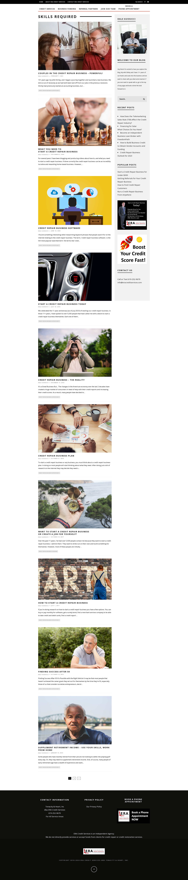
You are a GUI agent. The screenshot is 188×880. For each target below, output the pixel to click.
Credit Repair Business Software (59, 228)
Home (41, 2)
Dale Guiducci (43, 76)
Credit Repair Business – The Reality (61, 380)
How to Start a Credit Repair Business (63, 603)
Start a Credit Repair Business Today (62, 304)
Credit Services (47, 9)
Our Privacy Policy (94, 806)
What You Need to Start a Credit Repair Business (58, 150)
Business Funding (67, 9)
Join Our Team (108, 9)
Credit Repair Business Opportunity (49, 90)
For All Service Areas (54, 816)
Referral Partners (88, 9)
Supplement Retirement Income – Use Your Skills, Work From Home (74, 748)
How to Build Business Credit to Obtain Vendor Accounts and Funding (131, 145)
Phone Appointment (129, 7)
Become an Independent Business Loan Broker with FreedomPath (130, 135)
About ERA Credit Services (55, 2)
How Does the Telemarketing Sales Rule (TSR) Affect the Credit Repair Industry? (132, 119)
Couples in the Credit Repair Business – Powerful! (70, 73)
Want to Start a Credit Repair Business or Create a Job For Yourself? (63, 532)
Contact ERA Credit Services (78, 2)
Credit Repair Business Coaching (48, 551)
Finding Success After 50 (54, 671)
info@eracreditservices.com (130, 282)
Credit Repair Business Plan (56, 455)
